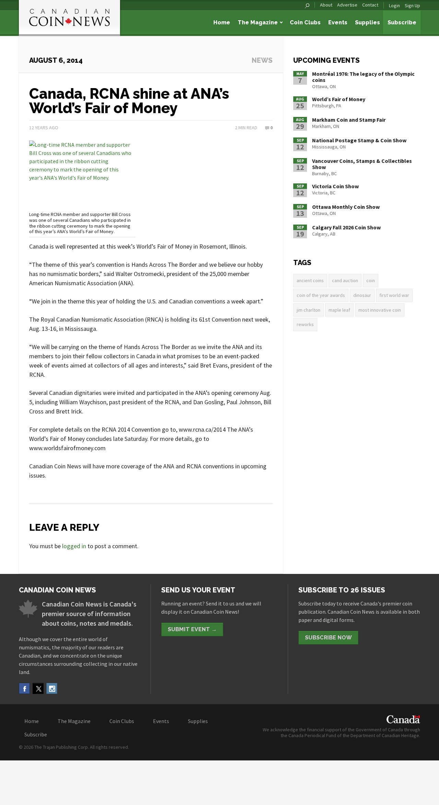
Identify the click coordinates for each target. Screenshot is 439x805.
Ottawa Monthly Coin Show (346, 206)
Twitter (38, 688)
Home (221, 22)
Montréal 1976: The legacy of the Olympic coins (363, 76)
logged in (74, 546)
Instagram (51, 688)
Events (337, 22)
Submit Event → (192, 629)
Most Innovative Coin (379, 310)
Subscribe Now (328, 637)
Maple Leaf (339, 310)
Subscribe (402, 22)
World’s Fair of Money (338, 99)
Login (394, 5)
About (326, 5)
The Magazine (258, 22)
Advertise (347, 5)
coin (370, 280)
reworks (305, 324)
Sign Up (412, 5)
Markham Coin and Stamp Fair (348, 119)
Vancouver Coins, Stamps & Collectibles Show (362, 163)
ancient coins (310, 280)
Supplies (367, 22)
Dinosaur (362, 295)
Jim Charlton (308, 310)
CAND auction (345, 280)
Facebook (24, 688)
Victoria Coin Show (335, 186)
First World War (394, 295)
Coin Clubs (305, 22)
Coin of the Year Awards (321, 295)
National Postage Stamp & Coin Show (359, 140)
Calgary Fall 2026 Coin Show (346, 227)
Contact (370, 5)
